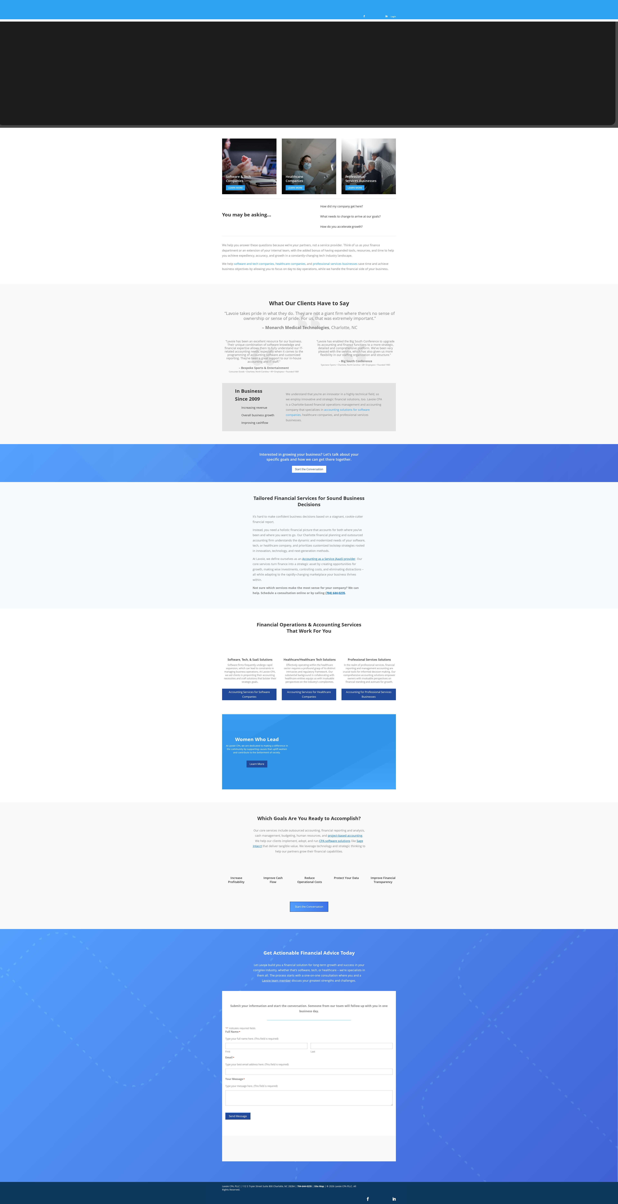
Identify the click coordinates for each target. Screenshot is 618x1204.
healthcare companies (291, 264)
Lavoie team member (276, 980)
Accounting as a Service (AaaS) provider (328, 559)
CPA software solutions (334, 841)
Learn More (257, 764)
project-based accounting (345, 835)
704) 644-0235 (335, 593)
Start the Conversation (309, 469)
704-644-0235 (304, 1186)
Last (313, 1051)
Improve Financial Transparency (383, 880)
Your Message (235, 1079)
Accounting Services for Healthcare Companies (309, 694)
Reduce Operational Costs (309, 880)
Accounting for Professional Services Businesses (368, 694)
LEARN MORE (235, 187)
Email (229, 1057)
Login (393, 17)
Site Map (319, 1186)
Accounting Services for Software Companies (249, 694)
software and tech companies (254, 264)
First (227, 1051)
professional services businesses (335, 264)
